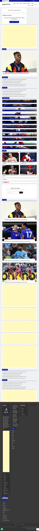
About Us (5, 476)
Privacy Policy (4, 517)
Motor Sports (13, 440)
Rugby (32, 5)
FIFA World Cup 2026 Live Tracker (32, 529)
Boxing (12, 432)
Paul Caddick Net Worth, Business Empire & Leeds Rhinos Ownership (17, 0)
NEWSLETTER (5, 515)
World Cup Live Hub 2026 (6, 520)
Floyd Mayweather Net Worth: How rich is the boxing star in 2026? (28, 175)
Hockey (29, 5)
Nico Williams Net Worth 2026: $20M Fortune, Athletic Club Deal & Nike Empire (12, 91)
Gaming (18, 3)
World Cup (13, 446)
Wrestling (24, 3)
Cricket (32, 3)
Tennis (21, 3)
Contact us (4, 505)
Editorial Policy (5, 508)
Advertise (5, 477)
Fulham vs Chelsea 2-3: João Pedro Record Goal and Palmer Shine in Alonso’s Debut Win (14, 96)
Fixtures (4, 512)
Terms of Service (6, 482)
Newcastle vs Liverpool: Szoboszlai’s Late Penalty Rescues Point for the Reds (16, 282)
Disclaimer (5, 485)
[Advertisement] (19, 36)
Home (9, 10)
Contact (5, 479)
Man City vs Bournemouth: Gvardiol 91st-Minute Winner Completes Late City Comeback (17, 260)
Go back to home (14, 21)
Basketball (28, 3)
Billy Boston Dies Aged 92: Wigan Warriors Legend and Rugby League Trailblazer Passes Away (14, 84)
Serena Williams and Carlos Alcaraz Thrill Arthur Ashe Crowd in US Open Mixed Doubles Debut (18, 73)
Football (14, 3)
